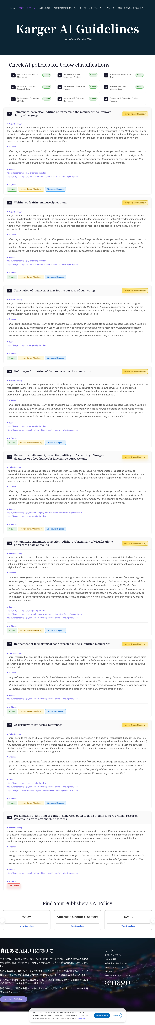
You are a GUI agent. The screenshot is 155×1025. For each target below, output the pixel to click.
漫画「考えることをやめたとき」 (131, 8)
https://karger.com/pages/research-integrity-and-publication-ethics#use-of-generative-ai (44, 512)
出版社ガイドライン (27, 8)
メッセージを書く (13, 999)
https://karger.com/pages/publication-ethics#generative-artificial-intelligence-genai (42, 176)
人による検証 (44, 8)
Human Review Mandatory (135, 113)
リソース (110, 8)
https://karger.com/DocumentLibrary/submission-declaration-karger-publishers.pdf (42, 790)
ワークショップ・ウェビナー (91, 8)
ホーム (12, 8)
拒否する (117, 1015)
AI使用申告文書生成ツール (65, 8)
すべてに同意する (102, 1015)
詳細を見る (82, 1018)
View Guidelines (26, 926)
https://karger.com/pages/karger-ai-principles (26, 172)
